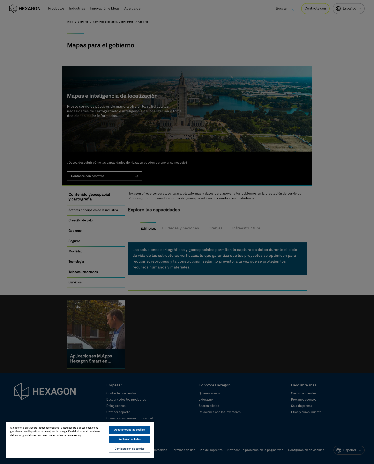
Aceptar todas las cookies (129, 430)
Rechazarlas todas (129, 439)
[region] (80, 440)
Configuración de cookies (130, 449)
